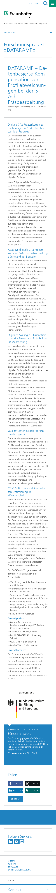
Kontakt (12, 864)
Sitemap (11, 861)
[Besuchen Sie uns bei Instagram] (21, 841)
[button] (15, 783)
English (33, 3)
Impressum (13, 867)
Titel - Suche (45, 3)
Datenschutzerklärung (19, 870)
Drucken (15, 799)
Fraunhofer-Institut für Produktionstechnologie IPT (25, 24)
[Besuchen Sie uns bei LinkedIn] (10, 841)
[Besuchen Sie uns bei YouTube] (16, 841)
